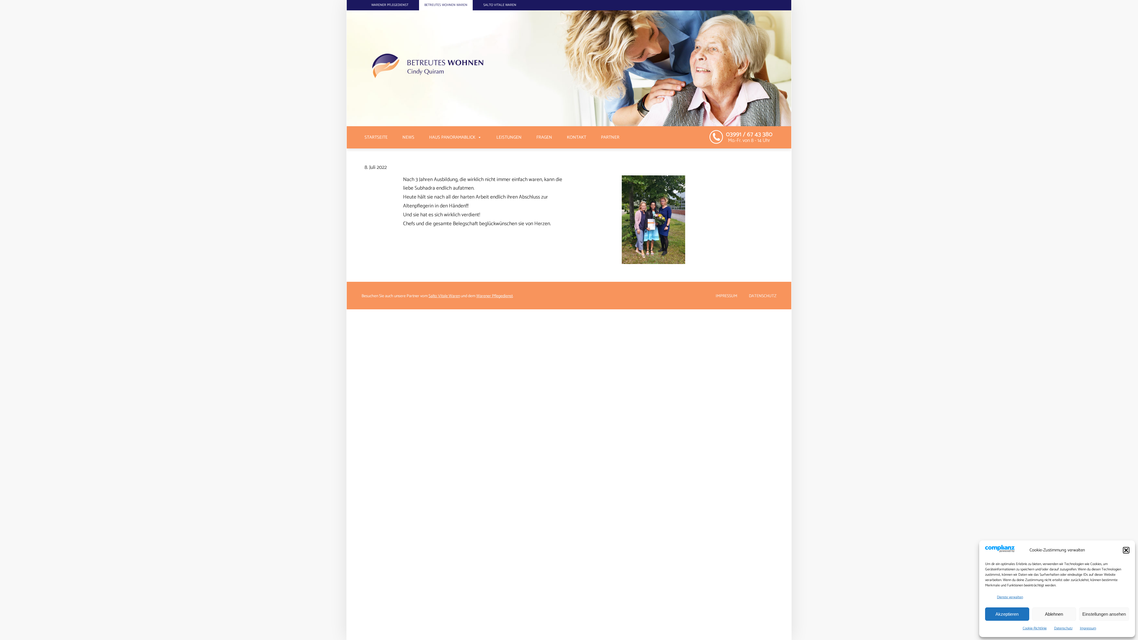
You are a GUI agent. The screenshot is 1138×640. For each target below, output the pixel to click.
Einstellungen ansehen (1104, 614)
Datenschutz (1063, 628)
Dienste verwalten (1010, 597)
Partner (610, 137)
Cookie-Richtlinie (1035, 628)
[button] (1126, 550)
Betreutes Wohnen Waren (445, 5)
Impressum (1088, 628)
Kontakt (576, 137)
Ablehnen (1054, 614)
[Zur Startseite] (505, 68)
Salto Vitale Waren (499, 5)
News (408, 137)
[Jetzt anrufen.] (744, 136)
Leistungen (509, 137)
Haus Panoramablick (452, 137)
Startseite (376, 137)
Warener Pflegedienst (389, 5)
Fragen (544, 137)
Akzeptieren (1007, 614)
